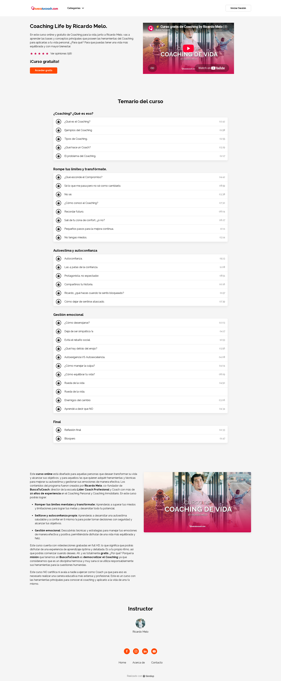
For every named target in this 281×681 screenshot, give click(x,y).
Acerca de (139, 662)
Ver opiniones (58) (61, 53)
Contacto (157, 662)
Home (122, 662)
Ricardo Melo (140, 631)
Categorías (76, 8)
